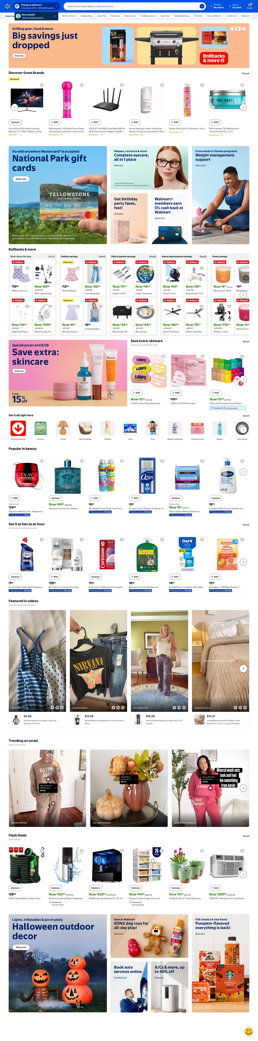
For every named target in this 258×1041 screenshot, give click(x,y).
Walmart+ (245, 16)
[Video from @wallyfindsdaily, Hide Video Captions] (123, 707)
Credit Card (231, 16)
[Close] (55, 16)
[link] (228, 408)
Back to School (69, 16)
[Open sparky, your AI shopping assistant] (248, 1031)
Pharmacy (115, 16)
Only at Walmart (214, 16)
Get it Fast (101, 16)
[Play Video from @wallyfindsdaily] (98, 661)
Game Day (165, 16)
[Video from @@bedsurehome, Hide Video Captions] (245, 707)
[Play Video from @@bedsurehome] (220, 661)
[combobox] (135, 6)
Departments (11, 16)
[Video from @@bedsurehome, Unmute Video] (240, 707)
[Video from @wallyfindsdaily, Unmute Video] (118, 707)
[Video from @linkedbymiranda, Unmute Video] (57, 707)
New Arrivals (130, 16)
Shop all (245, 73)
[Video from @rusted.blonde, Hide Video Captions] (184, 707)
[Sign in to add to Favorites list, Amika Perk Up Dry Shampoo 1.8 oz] (202, 85)
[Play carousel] (238, 28)
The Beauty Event (148, 16)
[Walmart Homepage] (7, 6)
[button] (217, 6)
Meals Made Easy (182, 16)
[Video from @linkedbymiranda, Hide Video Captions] (62, 707)
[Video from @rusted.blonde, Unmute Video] (179, 707)
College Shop (86, 16)
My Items (198, 16)
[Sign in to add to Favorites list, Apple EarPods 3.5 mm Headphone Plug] (27, 306)
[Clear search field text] (195, 6)
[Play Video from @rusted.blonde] (159, 661)
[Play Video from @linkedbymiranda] (37, 661)
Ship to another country (33, 17)
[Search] (202, 6)
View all (51, 256)
